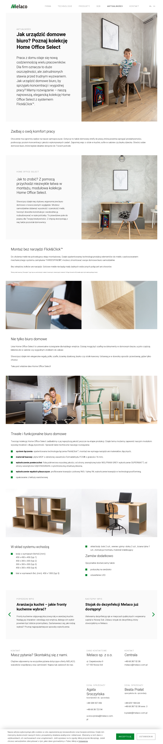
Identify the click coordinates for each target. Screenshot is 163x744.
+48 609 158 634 (132, 703)
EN (154, 6)
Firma (48, 6)
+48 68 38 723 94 (95, 709)
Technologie (65, 6)
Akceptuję (125, 736)
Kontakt (134, 6)
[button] (9, 614)
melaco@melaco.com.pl (136, 665)
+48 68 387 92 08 (132, 661)
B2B (99, 6)
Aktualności (115, 6)
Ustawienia (83, 741)
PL (151, 6)
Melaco (19, 6)
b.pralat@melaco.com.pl (136, 713)
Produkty (84, 6)
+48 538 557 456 (94, 703)
